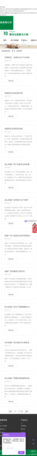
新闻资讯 (19, 51)
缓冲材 (23, 429)
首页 (4, 40)
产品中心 (24, 40)
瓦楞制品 (23, 426)
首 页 (13, 51)
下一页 (20, 411)
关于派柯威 (14, 40)
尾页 (26, 411)
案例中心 (3, 429)
